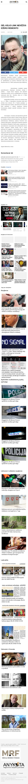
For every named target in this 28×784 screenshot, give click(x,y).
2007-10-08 (9, 32)
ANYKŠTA (3, 32)
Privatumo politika (12, 774)
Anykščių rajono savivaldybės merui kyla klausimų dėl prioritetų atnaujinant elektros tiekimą (16, 178)
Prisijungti (21, 773)
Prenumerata (3, 774)
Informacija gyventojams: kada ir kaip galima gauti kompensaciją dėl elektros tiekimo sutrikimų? (17, 172)
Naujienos (4, 290)
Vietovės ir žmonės (8, 649)
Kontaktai (3, 773)
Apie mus (15, 773)
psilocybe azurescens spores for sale (9, 156)
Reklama (9, 773)
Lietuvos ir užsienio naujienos (11, 471)
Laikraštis (4, 560)
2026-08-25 (11, 174)
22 (15, 181)
